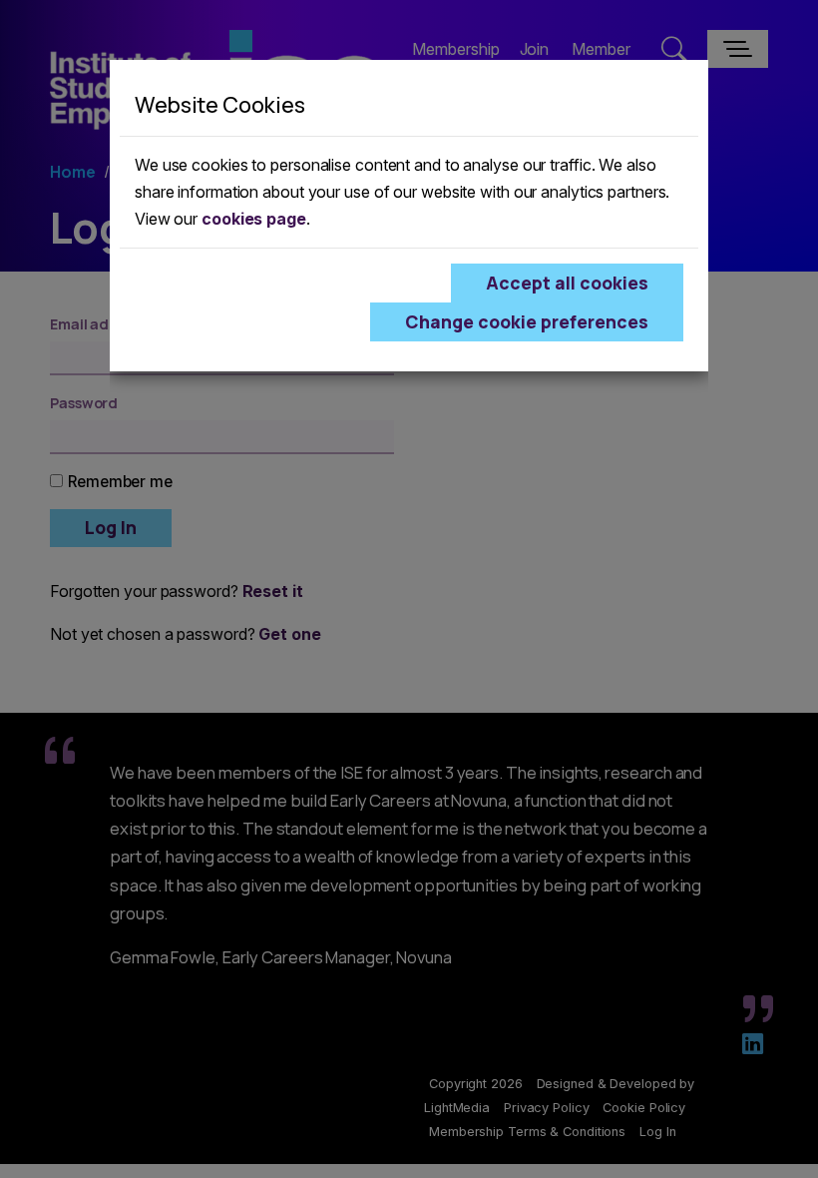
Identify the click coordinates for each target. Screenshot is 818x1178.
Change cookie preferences (526, 321)
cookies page (254, 219)
